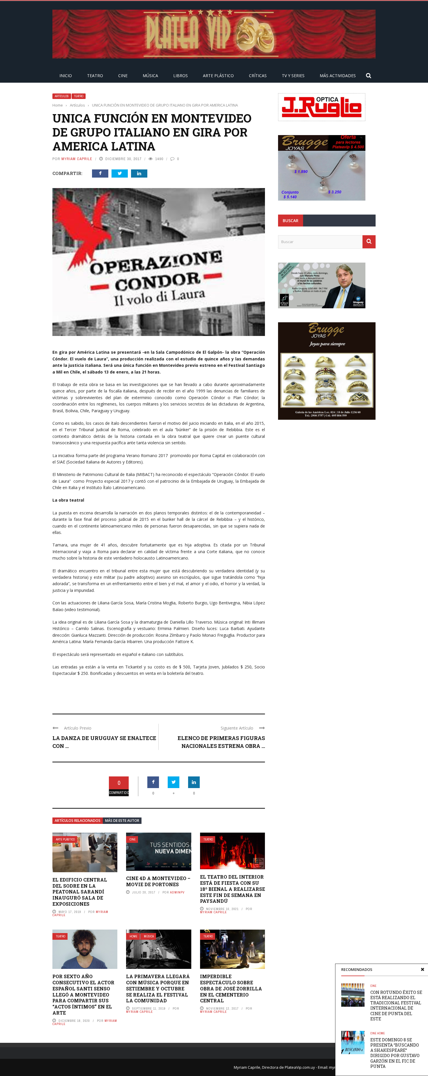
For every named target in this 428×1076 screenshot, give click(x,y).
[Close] (422, 969)
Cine (123, 75)
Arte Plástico (218, 75)
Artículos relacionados (77, 820)
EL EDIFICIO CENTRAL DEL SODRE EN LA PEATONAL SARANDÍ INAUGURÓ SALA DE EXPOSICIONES (79, 892)
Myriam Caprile (76, 158)
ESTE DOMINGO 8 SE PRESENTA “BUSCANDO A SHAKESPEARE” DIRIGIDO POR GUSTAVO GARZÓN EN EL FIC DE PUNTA (395, 1053)
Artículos (62, 96)
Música (150, 75)
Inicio (65, 75)
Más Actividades (338, 75)
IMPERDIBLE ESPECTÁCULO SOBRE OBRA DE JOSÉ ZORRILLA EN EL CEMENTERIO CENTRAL (231, 988)
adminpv (177, 892)
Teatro (95, 75)
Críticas (258, 75)
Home (133, 936)
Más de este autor (122, 820)
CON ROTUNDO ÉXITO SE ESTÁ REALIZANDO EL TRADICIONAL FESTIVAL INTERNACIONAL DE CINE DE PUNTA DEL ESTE (396, 1006)
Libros (180, 75)
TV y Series (293, 75)
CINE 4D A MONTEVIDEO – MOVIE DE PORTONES (158, 881)
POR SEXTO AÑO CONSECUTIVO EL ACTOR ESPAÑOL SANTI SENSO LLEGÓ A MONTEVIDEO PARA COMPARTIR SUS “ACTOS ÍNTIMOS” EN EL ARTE (83, 994)
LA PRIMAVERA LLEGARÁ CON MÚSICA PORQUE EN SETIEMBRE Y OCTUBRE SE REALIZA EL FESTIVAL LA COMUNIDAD (158, 988)
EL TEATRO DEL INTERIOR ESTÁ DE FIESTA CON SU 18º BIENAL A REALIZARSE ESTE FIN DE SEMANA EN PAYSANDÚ (232, 889)
